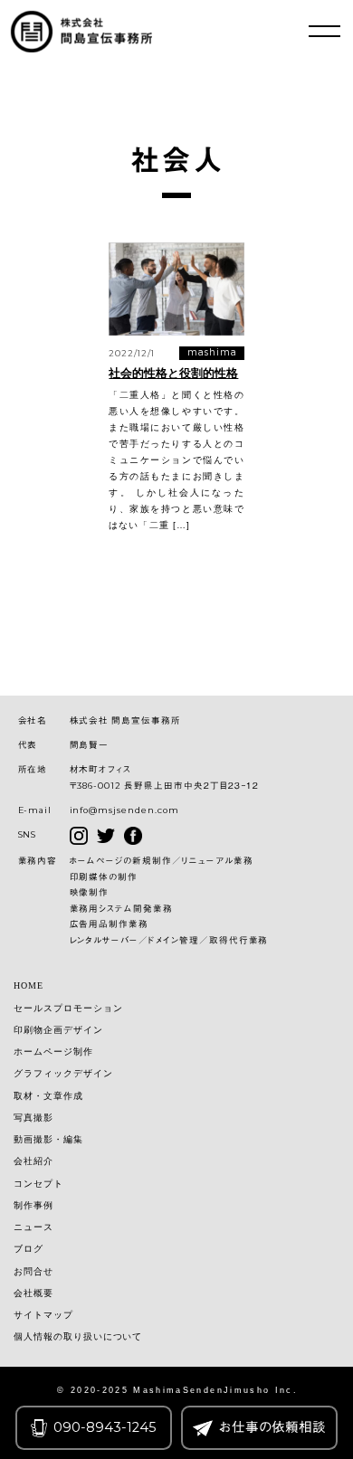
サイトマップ (43, 1315)
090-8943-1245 (105, 1427)
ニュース (33, 1227)
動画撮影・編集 (48, 1139)
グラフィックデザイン (63, 1073)
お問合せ (33, 1271)
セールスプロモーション (68, 1008)
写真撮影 (33, 1118)
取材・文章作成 (48, 1096)
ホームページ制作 (53, 1051)
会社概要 (33, 1293)
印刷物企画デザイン (58, 1030)
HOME (28, 985)
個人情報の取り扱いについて (78, 1336)
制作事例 (33, 1205)
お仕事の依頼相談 (272, 1427)
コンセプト (38, 1184)
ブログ (28, 1249)
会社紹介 (33, 1161)
